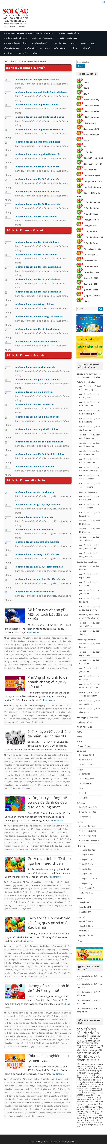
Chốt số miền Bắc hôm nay (15, 651)
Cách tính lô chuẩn (30, 768)
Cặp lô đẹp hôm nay (62, 648)
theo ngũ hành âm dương (29, 902)
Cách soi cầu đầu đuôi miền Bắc (30, 836)
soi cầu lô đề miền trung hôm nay (89, 1110)
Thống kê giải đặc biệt (56, 664)
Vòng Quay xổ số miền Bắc (45, 973)
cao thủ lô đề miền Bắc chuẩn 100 (45, 771)
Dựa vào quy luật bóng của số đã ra (55, 888)
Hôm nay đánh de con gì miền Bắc (39, 658)
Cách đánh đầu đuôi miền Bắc (39, 829)
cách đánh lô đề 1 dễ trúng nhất (32, 1019)
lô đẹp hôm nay (30, 661)
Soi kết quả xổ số (39, 43)
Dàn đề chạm (34, 651)
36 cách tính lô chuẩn (41, 946)
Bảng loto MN (85, 912)
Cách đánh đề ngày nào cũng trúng (19, 648)
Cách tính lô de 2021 (43, 648)
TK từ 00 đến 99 (91, 255)
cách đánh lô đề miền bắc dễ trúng (55, 1092)
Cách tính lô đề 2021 (57, 1036)
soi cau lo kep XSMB (84, 1086)
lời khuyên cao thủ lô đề (42, 781)
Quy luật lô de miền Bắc (45, 1046)
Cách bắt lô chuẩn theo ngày (59, 641)
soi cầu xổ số (82, 1120)
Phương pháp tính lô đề (40, 718)
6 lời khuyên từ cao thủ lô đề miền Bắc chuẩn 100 (49, 733)
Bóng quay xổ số (59, 946)
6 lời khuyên (38, 755)
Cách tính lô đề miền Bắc (38, 712)
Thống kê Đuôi (90, 231)
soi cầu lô (97, 1099)
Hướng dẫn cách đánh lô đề (26, 1043)
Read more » (33, 632)
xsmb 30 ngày (62, 668)
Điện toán (58, 48)
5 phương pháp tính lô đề (43, 705)
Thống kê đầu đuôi (92, 202)
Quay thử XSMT (91, 289)
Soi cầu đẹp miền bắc (68, 33)
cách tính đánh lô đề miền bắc (28, 1099)
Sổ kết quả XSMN (91, 111)
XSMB (73, 43)
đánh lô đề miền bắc (33, 1102)
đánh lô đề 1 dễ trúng (51, 1039)
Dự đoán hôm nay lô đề (51, 651)
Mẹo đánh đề (59, 781)
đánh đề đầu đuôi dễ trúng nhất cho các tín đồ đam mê (32, 842)
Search (81, 66)
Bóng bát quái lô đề (34, 882)
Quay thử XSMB (11, 664)
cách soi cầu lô (24, 953)
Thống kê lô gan (91, 208)
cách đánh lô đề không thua (41, 1029)
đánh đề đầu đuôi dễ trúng (36, 839)
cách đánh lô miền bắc (48, 1096)
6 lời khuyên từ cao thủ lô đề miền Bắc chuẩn (32, 758)
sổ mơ (35, 53)
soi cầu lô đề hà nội (87, 1109)
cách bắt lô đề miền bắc (44, 1082)
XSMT (93, 43)
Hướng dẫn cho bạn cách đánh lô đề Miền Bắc (42, 1109)
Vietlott (44, 48)
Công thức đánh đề (16, 1102)
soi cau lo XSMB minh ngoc (86, 1093)
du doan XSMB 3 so (88, 1060)
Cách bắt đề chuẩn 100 (36, 641)
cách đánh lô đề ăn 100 (57, 1019)
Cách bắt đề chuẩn (17, 641)
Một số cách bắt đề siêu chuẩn (57, 661)
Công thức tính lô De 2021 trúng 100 (42, 715)
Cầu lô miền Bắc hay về (25, 775)
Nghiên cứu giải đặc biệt (49, 1043)
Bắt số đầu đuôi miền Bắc (44, 826)
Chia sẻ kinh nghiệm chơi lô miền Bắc (49, 1058)
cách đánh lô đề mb (62, 1029)
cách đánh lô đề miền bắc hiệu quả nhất (21, 1096)
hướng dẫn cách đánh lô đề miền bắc (38, 1106)
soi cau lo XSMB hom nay (93, 1091)
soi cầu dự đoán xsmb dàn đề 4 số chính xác (36, 166)
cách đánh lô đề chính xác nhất (39, 1023)
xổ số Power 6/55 (91, 134)
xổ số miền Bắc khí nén (14, 976)
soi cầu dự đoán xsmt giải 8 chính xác (33, 517)
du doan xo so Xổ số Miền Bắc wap (89, 1053)
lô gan (41, 661)
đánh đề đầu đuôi (52, 836)
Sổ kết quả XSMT (91, 117)
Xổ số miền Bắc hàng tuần (44, 668)
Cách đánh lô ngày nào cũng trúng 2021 (47, 765)
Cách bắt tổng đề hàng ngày (16, 644)
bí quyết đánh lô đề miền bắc (38, 1079)
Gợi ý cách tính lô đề (13, 892)
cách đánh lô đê (11, 1019)
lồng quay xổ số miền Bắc (28, 963)
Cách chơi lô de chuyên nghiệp (45, 1013)
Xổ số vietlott (84, 774)
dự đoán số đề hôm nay (36, 654)
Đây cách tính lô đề (49, 959)
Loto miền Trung (91, 272)
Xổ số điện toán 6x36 (93, 158)
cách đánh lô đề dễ (61, 1023)
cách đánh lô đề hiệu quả (37, 1026)
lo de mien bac (32, 1112)
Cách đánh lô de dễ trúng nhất (55, 1016)
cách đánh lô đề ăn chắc (14, 1023)
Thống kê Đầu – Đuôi (93, 237)
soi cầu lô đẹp (93, 1104)
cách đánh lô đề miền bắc (15, 1033)
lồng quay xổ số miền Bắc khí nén (54, 963)
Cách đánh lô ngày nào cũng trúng (19, 1036)
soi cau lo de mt (88, 1082)
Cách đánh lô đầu (47, 832)
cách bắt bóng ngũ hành (54, 882)
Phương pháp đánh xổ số (15, 43)
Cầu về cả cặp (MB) (92, 187)
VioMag (38, 1142)
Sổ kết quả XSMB (91, 105)
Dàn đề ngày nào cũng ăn (30, 1039)
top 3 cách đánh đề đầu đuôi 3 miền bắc (42, 849)
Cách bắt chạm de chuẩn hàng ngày (41, 638)
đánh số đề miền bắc (52, 1102)
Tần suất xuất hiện (92, 249)
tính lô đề (20, 722)
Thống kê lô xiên (91, 214)
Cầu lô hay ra (53, 956)
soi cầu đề (93, 1122)
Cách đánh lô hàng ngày (60, 1033)
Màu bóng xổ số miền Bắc (15, 966)
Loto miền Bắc (90, 260)
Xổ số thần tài (90, 169)
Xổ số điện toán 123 (93, 164)
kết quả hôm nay (11, 48)
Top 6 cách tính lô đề (34, 722)
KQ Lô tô (8, 53)
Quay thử (22, 53)
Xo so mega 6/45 (91, 129)
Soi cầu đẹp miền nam (67, 38)
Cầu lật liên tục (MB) (93, 181)
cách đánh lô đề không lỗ (17, 1029)
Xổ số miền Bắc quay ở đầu (36, 976)
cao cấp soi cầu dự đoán (87, 1030)
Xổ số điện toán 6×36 (88, 807)
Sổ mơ (86, 301)
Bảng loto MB (85, 902)
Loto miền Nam (91, 266)
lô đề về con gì (17, 661)
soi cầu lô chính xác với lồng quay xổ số (35, 969)
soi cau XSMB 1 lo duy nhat (88, 1096)
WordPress (72, 1142)
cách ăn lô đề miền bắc (23, 1082)
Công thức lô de (32, 888)
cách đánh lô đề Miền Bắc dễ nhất (25, 1092)
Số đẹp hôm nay (39, 664)
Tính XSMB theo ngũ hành (20, 908)
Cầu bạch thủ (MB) (92, 175)
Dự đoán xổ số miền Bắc (57, 654)
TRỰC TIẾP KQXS (59, 43)
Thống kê (85, 48)
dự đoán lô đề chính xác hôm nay (89, 1065)
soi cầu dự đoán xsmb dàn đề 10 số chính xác (37, 204)
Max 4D (87, 146)
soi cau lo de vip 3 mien (94, 1084)
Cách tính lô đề (20, 712)
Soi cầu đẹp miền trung (41, 38)
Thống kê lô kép (91, 220)
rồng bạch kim (25, 664)
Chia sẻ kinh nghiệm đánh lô (48, 775)
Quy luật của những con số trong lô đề (30, 898)
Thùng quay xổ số (25, 973)
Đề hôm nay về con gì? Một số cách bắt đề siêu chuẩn (48, 614)
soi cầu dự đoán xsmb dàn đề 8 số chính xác (36, 191)
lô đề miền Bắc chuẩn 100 (20, 781)
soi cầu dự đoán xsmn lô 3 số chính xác (34, 466)
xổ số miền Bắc (64, 973)
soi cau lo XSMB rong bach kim (89, 1094)
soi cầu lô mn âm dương (85, 1101)
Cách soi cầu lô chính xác (42, 953)
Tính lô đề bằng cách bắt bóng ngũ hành (29, 905)
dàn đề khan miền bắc (88, 1064)
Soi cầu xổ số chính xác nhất (88, 1121)
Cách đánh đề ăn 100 (62, 644)
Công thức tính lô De (17, 715)
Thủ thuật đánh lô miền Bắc (20, 788)
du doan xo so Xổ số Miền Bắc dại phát (89, 1049)
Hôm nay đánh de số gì (41, 846)
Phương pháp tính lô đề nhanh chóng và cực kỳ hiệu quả (48, 682)
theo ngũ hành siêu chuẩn (52, 902)
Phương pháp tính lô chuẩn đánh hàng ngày (32, 785)
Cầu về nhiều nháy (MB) (89, 840)
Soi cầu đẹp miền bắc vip (14, 38)
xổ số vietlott (90, 123)
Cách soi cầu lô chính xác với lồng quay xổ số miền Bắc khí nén (49, 923)
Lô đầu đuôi (57, 846)
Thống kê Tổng (91, 243)
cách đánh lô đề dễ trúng (15, 1026)
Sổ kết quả (29, 48)
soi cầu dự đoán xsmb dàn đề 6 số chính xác (36, 179)
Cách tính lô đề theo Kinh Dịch (43, 885)
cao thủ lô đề (62, 768)
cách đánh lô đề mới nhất (38, 1033)
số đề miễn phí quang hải (92, 1125)
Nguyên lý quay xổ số (36, 966)
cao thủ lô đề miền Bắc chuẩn (17, 771)
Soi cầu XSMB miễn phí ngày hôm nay (89, 1116)
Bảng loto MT (85, 907)
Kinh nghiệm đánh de (36, 778)
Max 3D (87, 140)
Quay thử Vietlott (92, 295)
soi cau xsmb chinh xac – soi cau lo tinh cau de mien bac (15, 18)
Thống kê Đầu (90, 225)
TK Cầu (72, 48)
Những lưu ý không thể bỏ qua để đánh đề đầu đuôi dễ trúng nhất (47, 802)
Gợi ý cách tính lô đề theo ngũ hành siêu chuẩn (49, 861)
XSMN (83, 43)
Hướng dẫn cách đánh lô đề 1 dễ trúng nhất (48, 988)
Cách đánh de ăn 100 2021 (40, 644)
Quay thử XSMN (91, 284)
